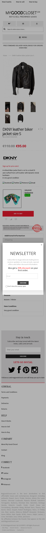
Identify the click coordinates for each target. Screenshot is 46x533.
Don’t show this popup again (17, 286)
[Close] (41, 244)
